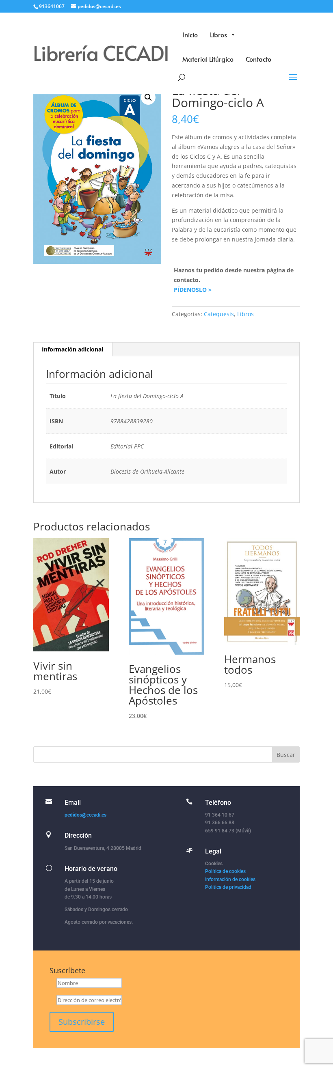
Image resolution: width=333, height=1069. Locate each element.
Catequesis (219, 314)
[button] (148, 97)
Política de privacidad (228, 887)
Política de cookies (225, 871)
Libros (218, 34)
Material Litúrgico (208, 58)
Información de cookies (230, 879)
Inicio (190, 34)
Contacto (258, 58)
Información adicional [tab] (72, 349)
